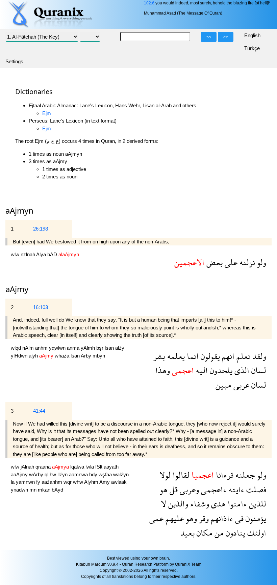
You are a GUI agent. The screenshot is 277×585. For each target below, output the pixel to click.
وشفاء (198, 503)
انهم (227, 356)
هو (164, 489)
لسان (257, 370)
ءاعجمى (213, 489)
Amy (105, 482)
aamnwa (79, 474)
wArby (37, 474)
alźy (119, 348)
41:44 (39, 411)
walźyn (121, 474)
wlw (16, 254)
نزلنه (246, 262)
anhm (42, 348)
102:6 (149, 3)
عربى (240, 384)
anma (74, 348)
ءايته (235, 489)
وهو (190, 518)
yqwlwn (58, 348)
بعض (213, 262)
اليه (201, 370)
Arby (87, 356)
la (13, 482)
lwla (90, 467)
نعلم (242, 356)
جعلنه (244, 474)
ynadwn (20, 490)
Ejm (46, 113)
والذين (177, 503)
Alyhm (91, 482)
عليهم (173, 518)
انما (192, 356)
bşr (100, 348)
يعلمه (175, 356)
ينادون (234, 532)
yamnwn (26, 482)
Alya (41, 254)
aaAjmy (20, 474)
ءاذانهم (221, 518)
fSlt (99, 467)
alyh (34, 356)
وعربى (188, 489)
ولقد (258, 356)
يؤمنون (255, 518)
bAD (52, 254)
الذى (240, 370)
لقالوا (180, 474)
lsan (110, 348)
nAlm (28, 348)
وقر (203, 518)
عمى (156, 518)
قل (173, 489)
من (218, 532)
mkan (45, 490)
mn (33, 490)
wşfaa (106, 474)
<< (208, 37)
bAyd (57, 490)
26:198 (40, 229)
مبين (223, 384)
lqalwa (77, 467)
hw (53, 474)
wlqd (16, 348)
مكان (203, 532)
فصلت (255, 489)
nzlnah (28, 254)
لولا (165, 474)
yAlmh (88, 348)
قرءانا (223, 474)
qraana (43, 467)
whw (78, 482)
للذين (256, 503)
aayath (111, 467)
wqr (68, 482)
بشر (159, 356)
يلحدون (220, 370)
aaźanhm (53, 482)
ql (47, 474)
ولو (260, 262)
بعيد (187, 532)
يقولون (209, 356)
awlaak (119, 482)
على (230, 262)
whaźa (63, 356)
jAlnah (28, 467)
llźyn (63, 474)
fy (39, 482)
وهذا (162, 370)
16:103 (40, 307)
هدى (217, 503)
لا (163, 503)
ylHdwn (20, 356)
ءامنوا (236, 503)
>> (225, 37)
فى (238, 518)
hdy (94, 474)
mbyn (99, 356)
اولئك (255, 532)
